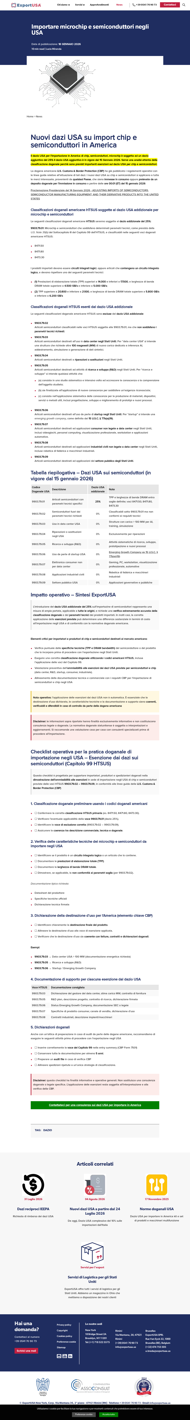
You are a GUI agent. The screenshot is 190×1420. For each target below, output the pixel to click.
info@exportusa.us (125, 1346)
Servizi (78, 5)
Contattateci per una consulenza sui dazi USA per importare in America (95, 1105)
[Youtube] (64, 1356)
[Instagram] (59, 1356)
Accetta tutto (108, 1414)
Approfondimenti (99, 5)
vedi (33, 1196)
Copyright (62, 1330)
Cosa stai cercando (184, 5)
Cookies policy (64, 1336)
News (119, 5)
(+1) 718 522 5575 (99, 1342)
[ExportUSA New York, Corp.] (26, 5)
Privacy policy (64, 1324)
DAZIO (47, 1130)
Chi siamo (62, 5)
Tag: (38, 1130)
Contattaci (170, 5)
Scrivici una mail (26, 1351)
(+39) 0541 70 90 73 (126, 1342)
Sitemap (61, 1347)
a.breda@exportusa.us (157, 1350)
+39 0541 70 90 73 (146, 5)
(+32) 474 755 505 (155, 1346)
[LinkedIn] (70, 1356)
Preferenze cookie (83, 1414)
